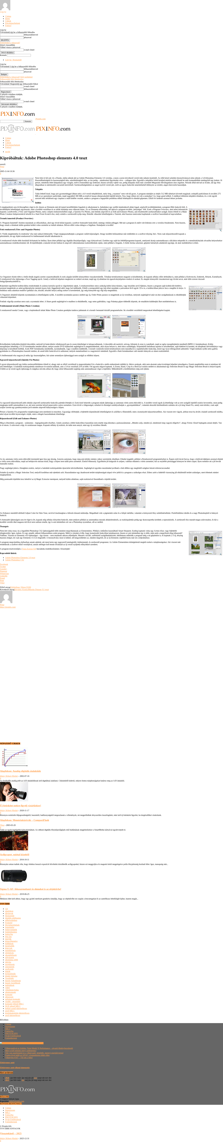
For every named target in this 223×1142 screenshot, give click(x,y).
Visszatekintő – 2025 (11, 1133)
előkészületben (11, 920)
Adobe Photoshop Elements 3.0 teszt (20, 558)
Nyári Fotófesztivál (13, 1036)
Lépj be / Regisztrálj (13, 60)
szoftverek (9, 969)
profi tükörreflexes (12, 1015)
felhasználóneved (31, 35)
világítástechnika (12, 990)
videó (7, 988)
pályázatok (9, 957)
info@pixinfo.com (16, 1101)
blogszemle (9, 916)
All (6, 909)
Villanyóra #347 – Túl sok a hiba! (19, 1057)
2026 (7, 1078)
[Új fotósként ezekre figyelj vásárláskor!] (14, 800)
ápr (23, 1080)
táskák (7, 971)
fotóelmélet (9, 927)
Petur (2, 167)
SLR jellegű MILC (13, 1006)
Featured (8, 923)
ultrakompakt (10, 992)
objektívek (9, 953)
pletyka (8, 962)
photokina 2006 (11, 960)
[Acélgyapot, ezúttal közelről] (14, 850)
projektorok (10, 964)
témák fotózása (11, 976)
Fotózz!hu (9, 1031)
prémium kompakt (12, 999)
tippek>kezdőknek (12, 983)
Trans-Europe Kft (29, 549)
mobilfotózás (10, 950)
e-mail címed (29, 50)
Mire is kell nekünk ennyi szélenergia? (20, 1051)
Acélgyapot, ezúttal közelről (14, 854)
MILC (7, 1029)
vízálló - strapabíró (12, 1001)
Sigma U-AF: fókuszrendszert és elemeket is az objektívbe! (30, 889)
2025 (7, 1080)
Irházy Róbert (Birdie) (9, 776)
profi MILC (10, 1011)
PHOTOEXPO (11, 1033)
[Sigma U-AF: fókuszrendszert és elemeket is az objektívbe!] (14, 884)
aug (35, 1078)
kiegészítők (9, 946)
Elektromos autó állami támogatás (15, 1068)
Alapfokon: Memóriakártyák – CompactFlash (24, 820)
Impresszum (10, 1026)
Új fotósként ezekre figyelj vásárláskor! (20, 805)
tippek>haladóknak (13, 981)
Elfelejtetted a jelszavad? (10, 43)
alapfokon (9, 911)
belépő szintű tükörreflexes (16, 1008)
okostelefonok (11, 955)
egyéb (7, 152)
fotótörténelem (11, 932)
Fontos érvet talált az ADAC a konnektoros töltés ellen (27, 1055)
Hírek (7, 19)
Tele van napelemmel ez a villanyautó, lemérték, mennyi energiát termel (34, 1053)
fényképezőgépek (12, 925)
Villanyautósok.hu (35, 1043)
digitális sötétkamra (13, 918)
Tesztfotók (9, 978)
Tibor (2, 825)
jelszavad (27, 37)
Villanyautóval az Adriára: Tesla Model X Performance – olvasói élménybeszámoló (39, 1048)
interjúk (8, 939)
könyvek (8, 948)
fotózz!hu (9, 934)
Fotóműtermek (11, 1038)
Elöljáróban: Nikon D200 (20, 587)
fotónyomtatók (11, 930)
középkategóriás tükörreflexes (17, 1013)
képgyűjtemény (11, 941)
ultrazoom (9, 997)
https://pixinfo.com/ (8, 607)
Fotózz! (8, 25)
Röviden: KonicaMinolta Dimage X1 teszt (31, 589)
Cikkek (8, 21)
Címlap (8, 16)
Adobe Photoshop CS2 (14, 560)
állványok (9, 913)
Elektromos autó (7, 1062)
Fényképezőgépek (12, 23)
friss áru (8, 936)
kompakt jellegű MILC (14, 1004)
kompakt (8, 994)
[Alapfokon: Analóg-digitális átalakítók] (14, 766)
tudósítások (9, 985)
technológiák (10, 974)
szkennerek (9, 967)
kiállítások (9, 943)
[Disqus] (111, 640)
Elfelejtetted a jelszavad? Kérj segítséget (16, 77)
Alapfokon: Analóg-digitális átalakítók (20, 771)
